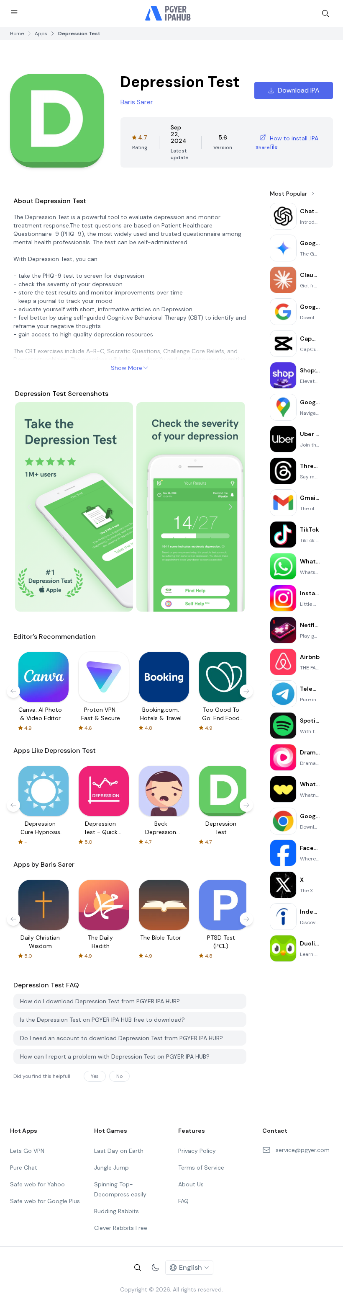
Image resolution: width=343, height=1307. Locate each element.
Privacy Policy (197, 1151)
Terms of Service (201, 1167)
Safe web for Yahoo (37, 1184)
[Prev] (29, 506)
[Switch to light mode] (155, 1267)
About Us (191, 1184)
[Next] (230, 506)
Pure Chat (23, 1167)
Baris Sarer (136, 102)
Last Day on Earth (118, 1151)
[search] (325, 13)
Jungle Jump (111, 1167)
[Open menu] (14, 12)
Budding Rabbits (116, 1211)
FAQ (183, 1201)
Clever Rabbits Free (120, 1228)
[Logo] (168, 13)
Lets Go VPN (27, 1151)
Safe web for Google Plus (45, 1201)
